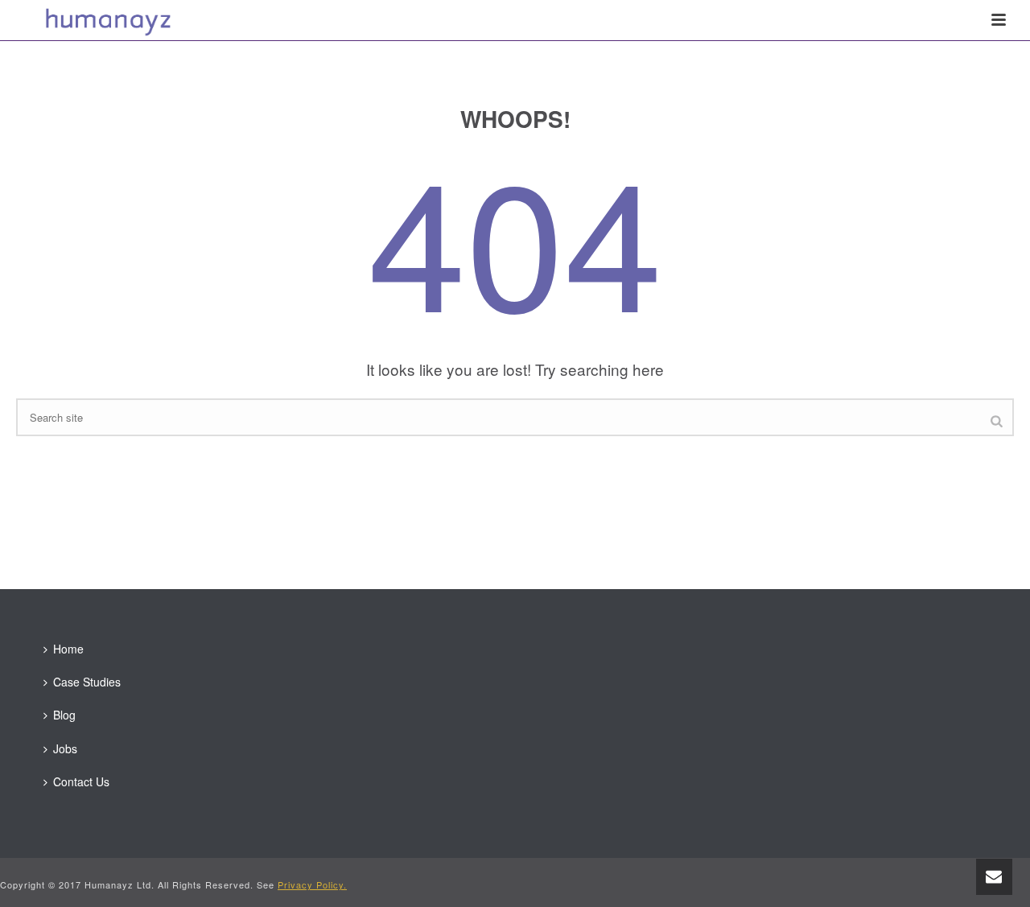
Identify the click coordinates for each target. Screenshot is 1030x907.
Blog (64, 715)
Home (68, 649)
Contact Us (81, 781)
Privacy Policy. (312, 884)
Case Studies (87, 682)
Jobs (65, 748)
